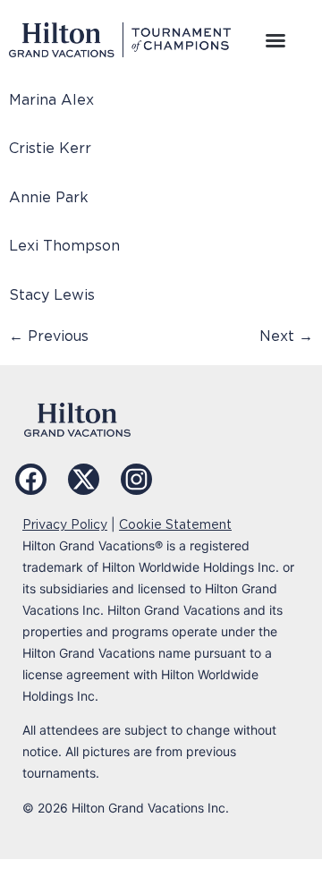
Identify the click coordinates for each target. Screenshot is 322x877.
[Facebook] (31, 479)
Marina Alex (51, 99)
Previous (49, 336)
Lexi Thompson (64, 245)
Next (286, 336)
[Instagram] (136, 479)
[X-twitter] (83, 479)
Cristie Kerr (50, 148)
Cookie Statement (175, 524)
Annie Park (49, 197)
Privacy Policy (64, 524)
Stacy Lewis (52, 294)
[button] (275, 40)
